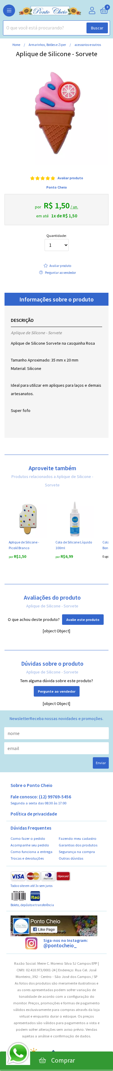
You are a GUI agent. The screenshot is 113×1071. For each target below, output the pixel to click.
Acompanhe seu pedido (30, 845)
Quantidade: (56, 236)
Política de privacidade (34, 814)
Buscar (97, 28)
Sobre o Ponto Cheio (31, 785)
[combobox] (56, 27)
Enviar (101, 763)
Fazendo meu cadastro (77, 838)
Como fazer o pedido (28, 838)
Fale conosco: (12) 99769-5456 (41, 799)
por (11, 557)
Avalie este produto (82, 619)
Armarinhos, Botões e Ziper (48, 45)
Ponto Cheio (56, 187)
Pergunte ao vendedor (56, 691)
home (16, 45)
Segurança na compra (77, 851)
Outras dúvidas (71, 858)
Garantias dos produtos (78, 845)
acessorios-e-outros (87, 45)
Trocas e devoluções (27, 858)
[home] (40, 11)
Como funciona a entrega (31, 851)
